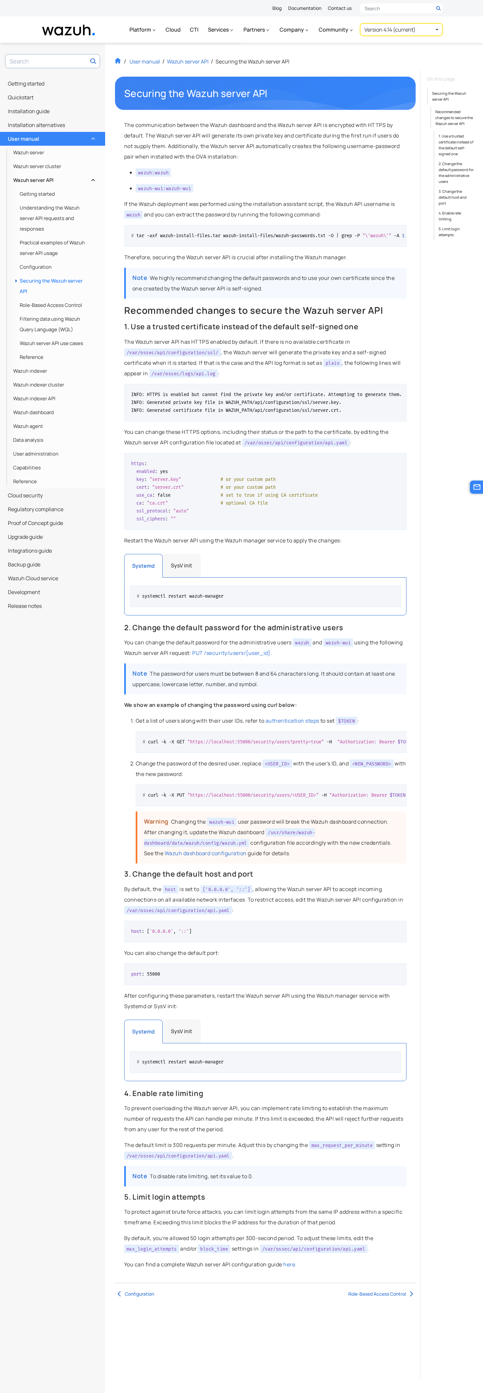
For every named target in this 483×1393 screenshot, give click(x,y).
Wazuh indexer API (34, 398)
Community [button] (334, 29)
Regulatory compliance (35, 509)
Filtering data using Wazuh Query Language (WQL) (50, 324)
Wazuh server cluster (37, 166)
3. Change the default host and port (453, 197)
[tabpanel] (265, 596)
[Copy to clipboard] (399, 232)
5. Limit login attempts (449, 231)
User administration (35, 453)
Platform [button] (140, 29)
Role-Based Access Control (51, 305)
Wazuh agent (28, 426)
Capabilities (27, 467)
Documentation (304, 8)
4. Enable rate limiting (450, 216)
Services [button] (219, 29)
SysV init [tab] (181, 565)
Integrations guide (30, 550)
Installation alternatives (36, 125)
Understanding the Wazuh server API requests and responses (50, 218)
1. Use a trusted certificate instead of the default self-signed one (456, 145)
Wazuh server (28, 152)
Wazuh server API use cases (51, 343)
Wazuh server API (53, 178)
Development (24, 592)
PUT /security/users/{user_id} (231, 653)
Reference (31, 357)
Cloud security (25, 495)
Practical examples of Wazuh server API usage (52, 248)
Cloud (173, 29)
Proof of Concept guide (35, 523)
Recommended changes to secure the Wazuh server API (454, 117)
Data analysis (28, 439)
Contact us (340, 8)
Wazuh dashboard (33, 412)
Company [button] (292, 29)
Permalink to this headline (271, 93)
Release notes (25, 605)
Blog (277, 8)
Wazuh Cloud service (33, 578)
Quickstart (21, 97)
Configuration (36, 266)
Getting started (26, 83)
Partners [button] (254, 29)
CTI (194, 29)
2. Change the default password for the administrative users (456, 172)
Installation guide (29, 111)
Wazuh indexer (30, 370)
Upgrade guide (25, 536)
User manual (51, 137)
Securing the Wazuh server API (51, 286)
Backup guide (24, 564)
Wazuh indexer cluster (38, 384)
